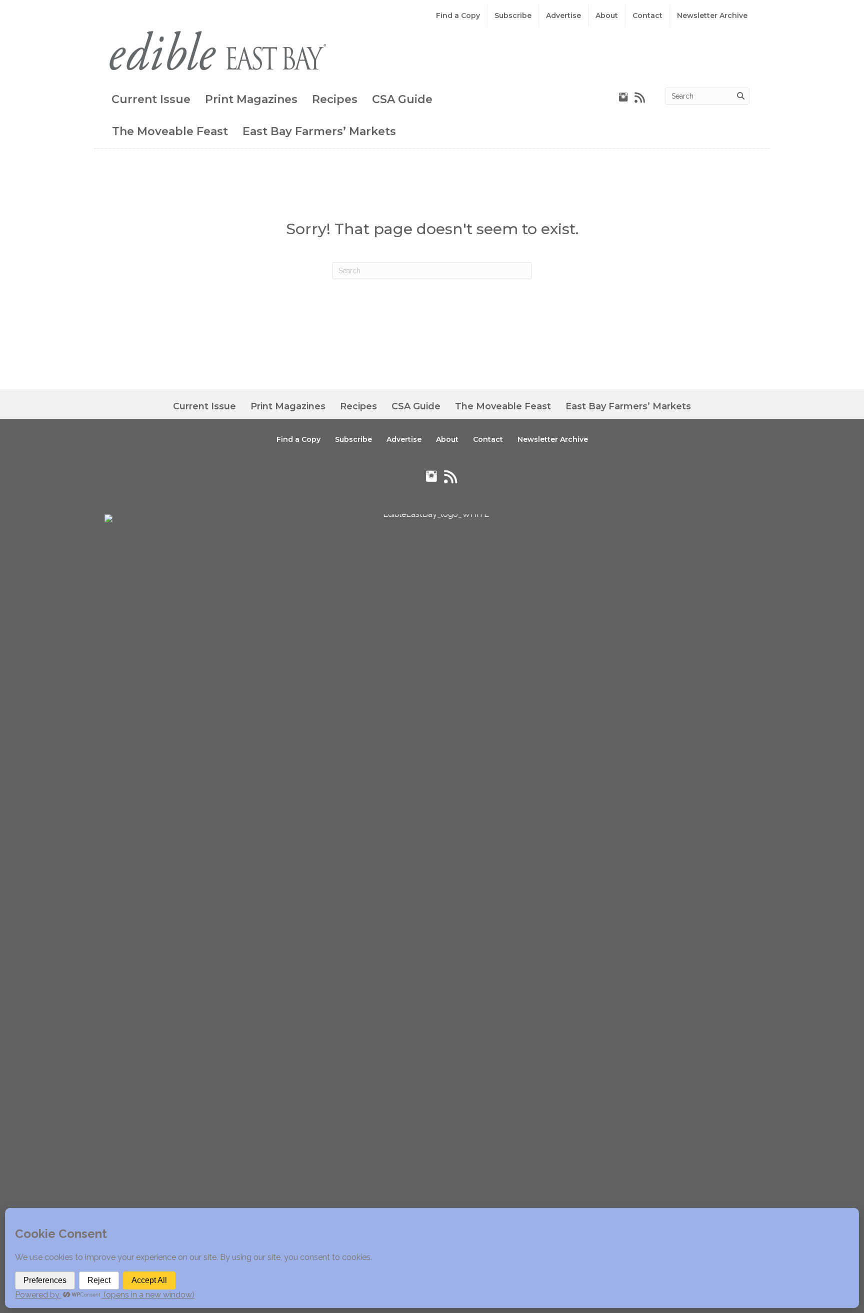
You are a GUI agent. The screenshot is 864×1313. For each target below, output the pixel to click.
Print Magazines (251, 99)
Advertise (563, 15)
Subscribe (513, 15)
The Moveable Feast (170, 131)
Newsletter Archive (712, 15)
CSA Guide (402, 99)
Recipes (335, 99)
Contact (647, 15)
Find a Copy (458, 15)
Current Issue (151, 99)
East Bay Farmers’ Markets (319, 131)
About (607, 15)
